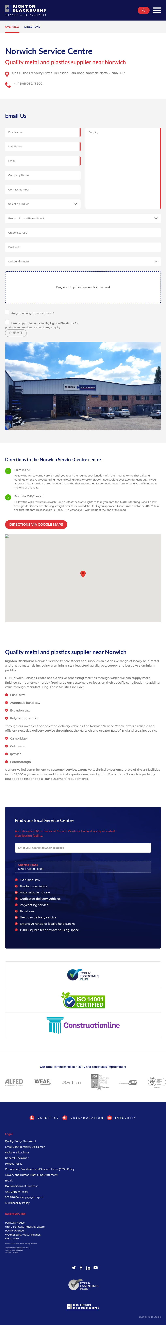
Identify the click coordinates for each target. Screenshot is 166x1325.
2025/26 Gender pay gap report (24, 1197)
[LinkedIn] (88, 1268)
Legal (9, 1134)
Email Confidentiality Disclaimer (25, 1146)
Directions (32, 26)
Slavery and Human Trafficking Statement (31, 1174)
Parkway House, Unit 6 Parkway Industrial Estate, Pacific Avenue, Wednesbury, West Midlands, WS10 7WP (25, 1230)
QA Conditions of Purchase (21, 1186)
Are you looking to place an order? (32, 313)
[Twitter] (74, 1268)
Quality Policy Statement (20, 1141)
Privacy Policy (13, 1163)
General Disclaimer (17, 1158)
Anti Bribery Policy (16, 1191)
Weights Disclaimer (17, 1152)
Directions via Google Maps (36, 525)
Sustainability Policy (17, 1202)
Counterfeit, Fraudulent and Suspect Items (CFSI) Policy (39, 1169)
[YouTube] (96, 1268)
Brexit (9, 1180)
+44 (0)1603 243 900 (28, 83)
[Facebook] (81, 1268)
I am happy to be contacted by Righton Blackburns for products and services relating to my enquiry (41, 325)
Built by (150, 1317)
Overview (12, 26)
